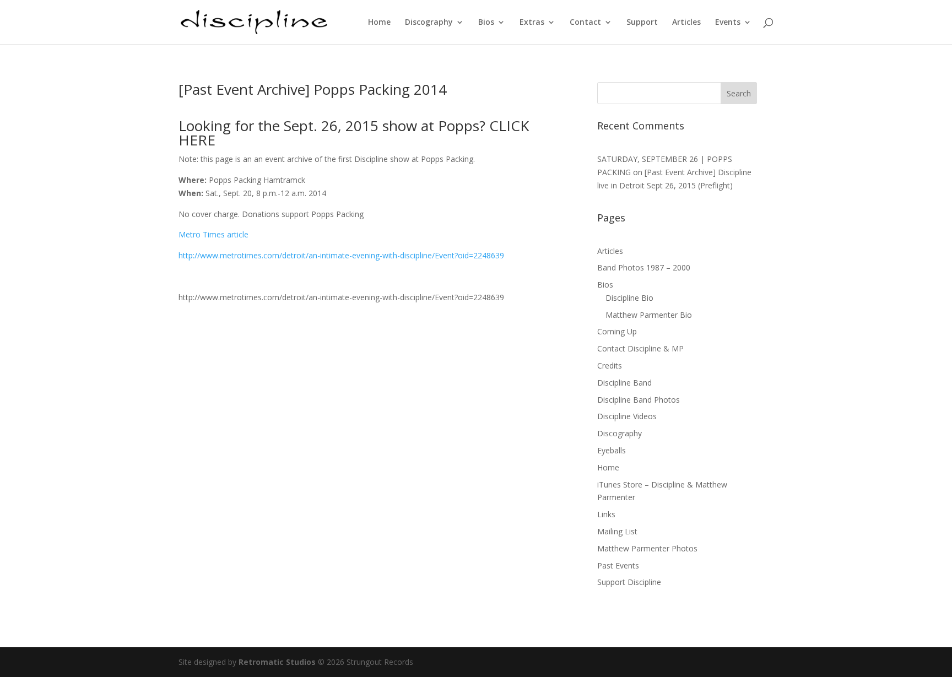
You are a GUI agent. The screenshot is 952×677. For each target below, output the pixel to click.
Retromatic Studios (277, 662)
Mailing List (617, 531)
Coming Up (617, 331)
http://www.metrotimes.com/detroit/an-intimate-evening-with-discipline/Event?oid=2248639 (341, 255)
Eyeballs (611, 450)
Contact (585, 22)
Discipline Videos (627, 416)
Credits (609, 365)
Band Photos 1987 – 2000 (643, 267)
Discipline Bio (629, 298)
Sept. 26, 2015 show (352, 126)
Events (727, 22)
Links (606, 514)
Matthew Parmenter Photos (647, 548)
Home (379, 22)
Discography (429, 22)
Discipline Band (624, 382)
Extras (532, 22)
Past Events (618, 565)
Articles (686, 22)
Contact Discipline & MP (640, 348)
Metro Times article (213, 234)
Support (642, 22)
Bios (486, 22)
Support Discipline (629, 582)
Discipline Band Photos (638, 399)
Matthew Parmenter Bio (648, 315)
